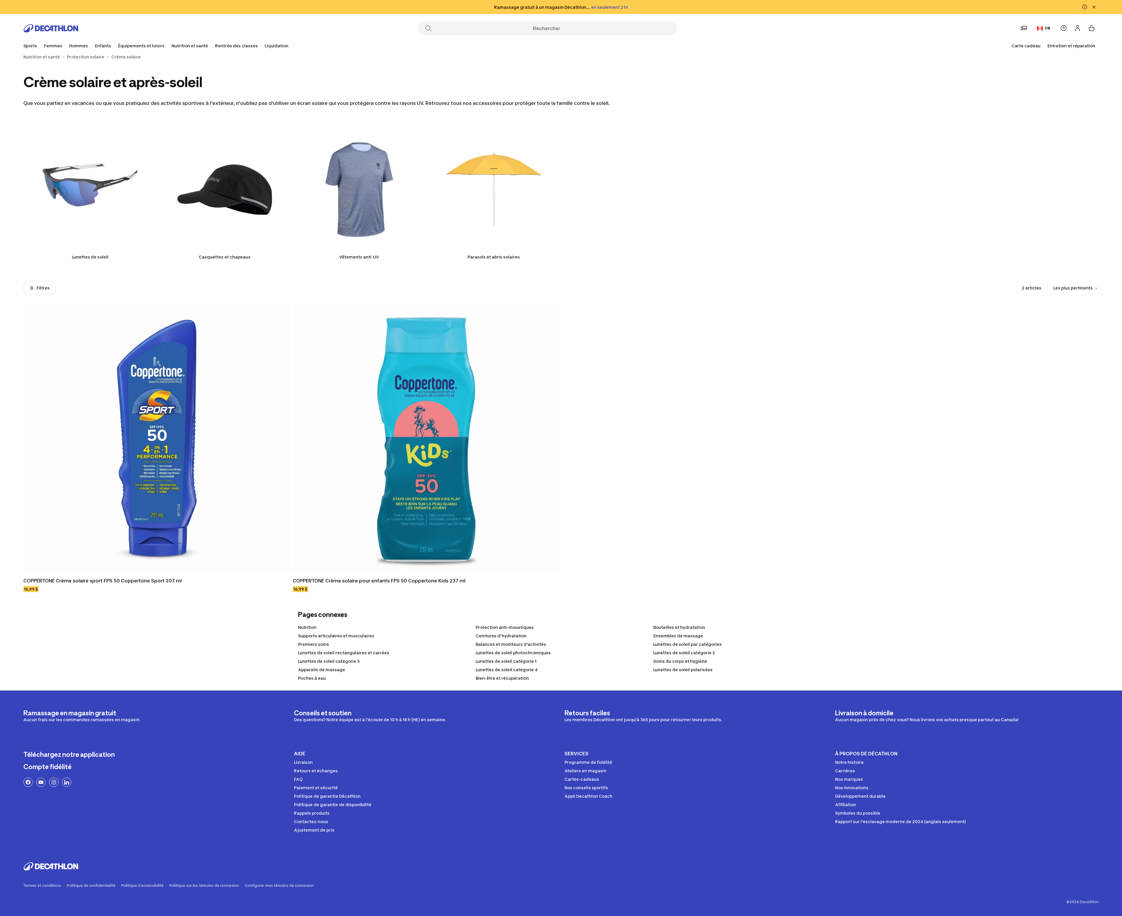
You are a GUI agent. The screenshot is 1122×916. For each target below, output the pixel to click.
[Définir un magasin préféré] (1024, 28)
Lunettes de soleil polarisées (683, 669)
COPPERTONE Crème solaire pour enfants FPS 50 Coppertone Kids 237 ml (379, 581)
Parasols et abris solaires (494, 256)
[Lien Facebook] (28, 782)
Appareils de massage (321, 669)
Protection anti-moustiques (505, 627)
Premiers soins (313, 644)
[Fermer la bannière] (1094, 7)
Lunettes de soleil (90, 256)
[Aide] (1064, 28)
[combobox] (1076, 288)
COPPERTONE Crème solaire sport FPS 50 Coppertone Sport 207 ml (102, 581)
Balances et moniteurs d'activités (511, 644)
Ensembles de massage (678, 635)
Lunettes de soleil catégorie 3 (329, 661)
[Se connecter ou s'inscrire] (1078, 28)
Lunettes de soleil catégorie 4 (507, 669)
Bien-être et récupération (502, 678)
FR (1047, 28)
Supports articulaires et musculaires (336, 635)
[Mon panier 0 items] (1092, 28)
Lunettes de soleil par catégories (687, 644)
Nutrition (307, 627)
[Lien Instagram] (53, 782)
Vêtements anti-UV (359, 256)
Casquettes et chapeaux (225, 256)
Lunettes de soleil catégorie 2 (684, 652)
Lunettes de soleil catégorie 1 (506, 661)
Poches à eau (312, 678)
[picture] (156, 437)
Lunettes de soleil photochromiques (513, 652)
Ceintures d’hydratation (501, 635)
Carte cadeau (1026, 45)
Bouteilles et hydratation (679, 627)
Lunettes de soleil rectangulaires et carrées (343, 652)
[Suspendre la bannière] (1084, 7)
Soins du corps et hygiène (680, 661)
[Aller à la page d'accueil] (50, 28)
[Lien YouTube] (41, 782)
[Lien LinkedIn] (66, 782)
